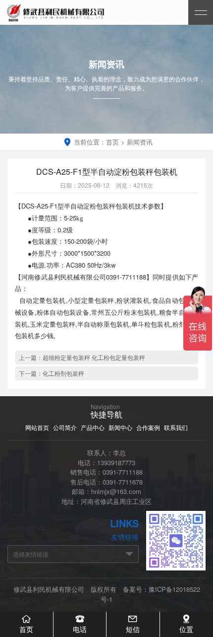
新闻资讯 (140, 141)
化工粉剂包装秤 (63, 373)
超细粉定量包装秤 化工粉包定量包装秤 (94, 357)
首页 (112, 141)
